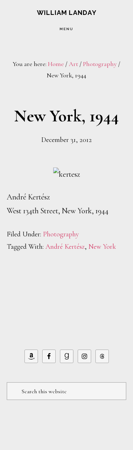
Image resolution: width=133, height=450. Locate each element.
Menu (66, 29)
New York (102, 246)
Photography (61, 234)
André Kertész (65, 246)
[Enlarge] (70, 176)
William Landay (66, 12)
